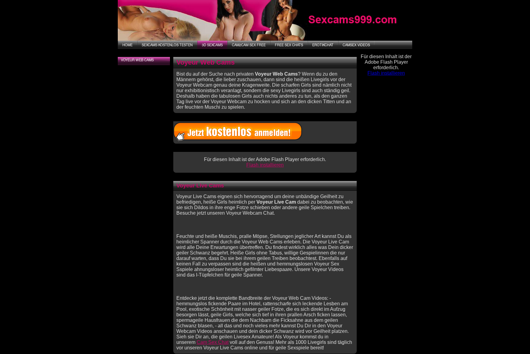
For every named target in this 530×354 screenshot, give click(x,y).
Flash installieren (265, 165)
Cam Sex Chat (213, 342)
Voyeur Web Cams (137, 59)
